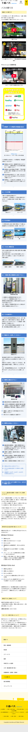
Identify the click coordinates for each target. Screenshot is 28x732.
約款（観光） (6, 716)
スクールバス (7, 654)
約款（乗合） (21, 716)
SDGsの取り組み (20, 709)
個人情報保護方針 (4, 712)
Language (21, 3)
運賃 (5, 658)
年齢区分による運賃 (8, 663)
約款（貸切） (14, 716)
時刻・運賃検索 (7, 645)
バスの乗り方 (7, 677)
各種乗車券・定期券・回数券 (10, 672)
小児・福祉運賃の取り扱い (10, 668)
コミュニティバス (8, 686)
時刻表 (5, 649)
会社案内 (3, 709)
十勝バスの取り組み (11, 709)
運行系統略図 (7, 681)
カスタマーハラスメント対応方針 (17, 712)
